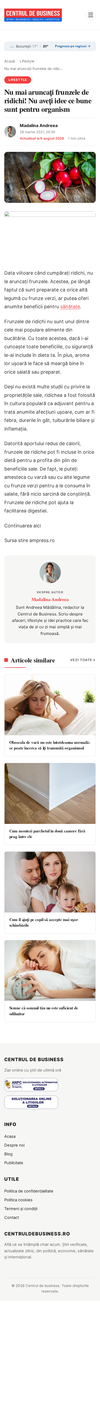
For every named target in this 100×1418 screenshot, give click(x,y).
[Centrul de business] (33, 15)
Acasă (9, 61)
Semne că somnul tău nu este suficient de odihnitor (43, 1010)
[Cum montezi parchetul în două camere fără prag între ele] (50, 793)
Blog (8, 1154)
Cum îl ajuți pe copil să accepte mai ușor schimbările (43, 922)
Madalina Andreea (39, 125)
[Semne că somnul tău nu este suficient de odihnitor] (50, 970)
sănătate (70, 306)
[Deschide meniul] (91, 15)
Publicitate (13, 1162)
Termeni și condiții (20, 1208)
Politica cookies (18, 1200)
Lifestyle (27, 61)
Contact (11, 1217)
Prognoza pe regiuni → (73, 46)
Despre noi (14, 1145)
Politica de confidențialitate (28, 1191)
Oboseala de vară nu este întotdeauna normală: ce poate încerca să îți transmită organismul (49, 745)
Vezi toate (81, 660)
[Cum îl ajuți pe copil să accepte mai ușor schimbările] (50, 882)
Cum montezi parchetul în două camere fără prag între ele (47, 833)
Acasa (9, 1136)
